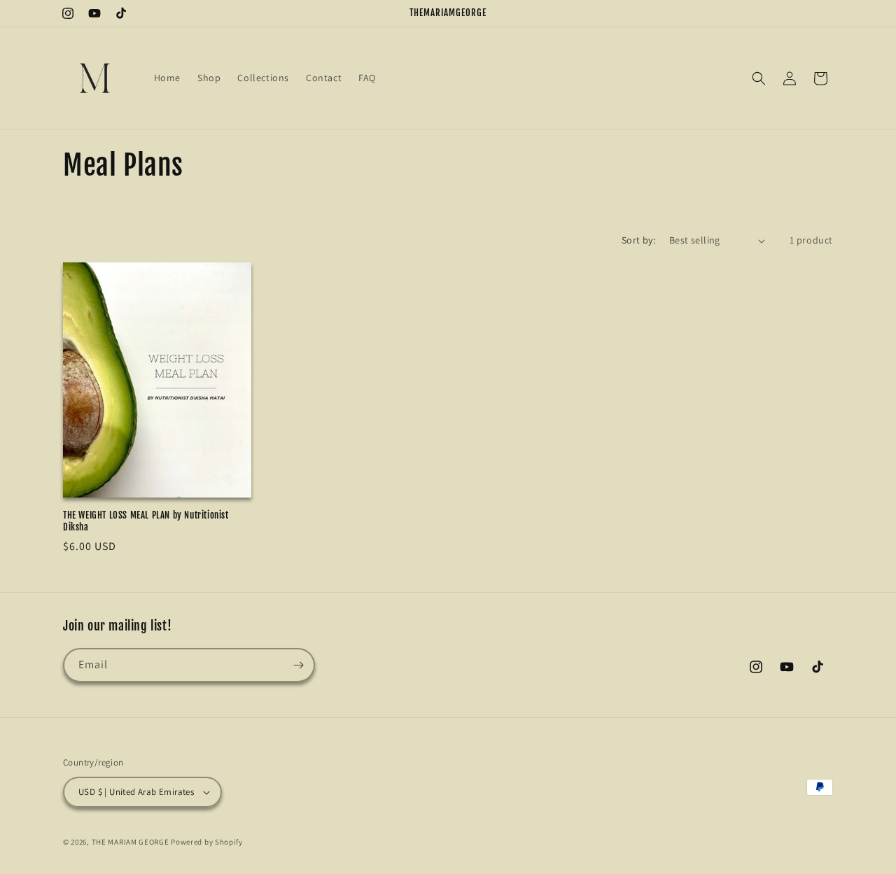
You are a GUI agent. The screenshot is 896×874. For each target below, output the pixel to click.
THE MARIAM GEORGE (130, 842)
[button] (758, 78)
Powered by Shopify (207, 842)
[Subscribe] (298, 665)
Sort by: (638, 240)
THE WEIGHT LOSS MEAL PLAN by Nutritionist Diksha (146, 521)
